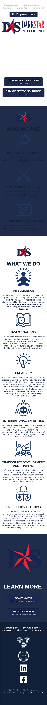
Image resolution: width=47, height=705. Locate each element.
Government (11, 5)
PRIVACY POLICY (34, 693)
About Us (21, 8)
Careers (6, 8)
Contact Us (38, 8)
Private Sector (31, 5)
